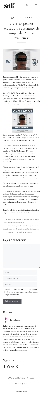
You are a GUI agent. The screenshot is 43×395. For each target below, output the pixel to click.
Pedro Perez (15, 320)
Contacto (31, 377)
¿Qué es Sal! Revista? (16, 377)
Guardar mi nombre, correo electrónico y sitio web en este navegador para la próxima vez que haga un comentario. (21, 292)
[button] (27, 5)
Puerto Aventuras (18, 18)
